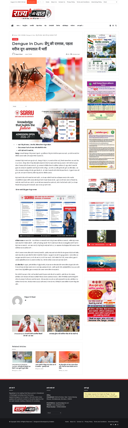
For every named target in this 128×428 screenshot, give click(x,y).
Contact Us (62, 2)
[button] (101, 238)
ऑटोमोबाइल (65, 25)
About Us (54, 2)
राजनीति (32, 25)
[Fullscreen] (113, 245)
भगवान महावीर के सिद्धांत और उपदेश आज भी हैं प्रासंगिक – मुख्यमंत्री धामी (46, 365)
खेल (45, 25)
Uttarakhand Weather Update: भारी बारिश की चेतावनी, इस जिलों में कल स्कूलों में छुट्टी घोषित (21, 366)
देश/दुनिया (25, 25)
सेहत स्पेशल (39, 25)
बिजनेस (58, 25)
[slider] (100, 244)
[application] (101, 238)
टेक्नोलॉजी (51, 25)
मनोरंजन (73, 25)
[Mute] (110, 245)
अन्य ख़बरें (79, 25)
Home (47, 2)
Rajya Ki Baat (19, 54)
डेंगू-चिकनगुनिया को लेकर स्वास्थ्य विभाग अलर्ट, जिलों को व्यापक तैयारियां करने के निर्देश (68, 366)
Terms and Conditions (83, 2)
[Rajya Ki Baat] (32, 13)
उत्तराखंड (23, 35)
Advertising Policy (96, 2)
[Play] (89, 245)
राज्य (18, 25)
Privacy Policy (71, 2)
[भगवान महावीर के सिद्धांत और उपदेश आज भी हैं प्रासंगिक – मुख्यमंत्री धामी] (46, 357)
